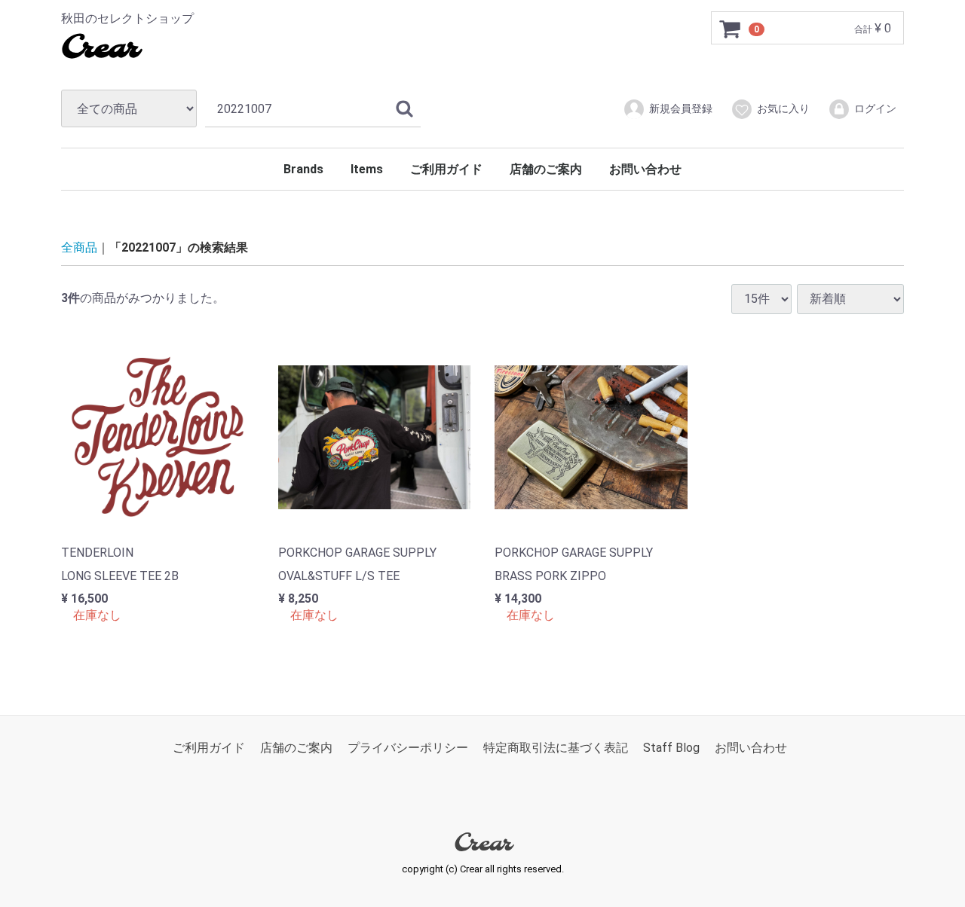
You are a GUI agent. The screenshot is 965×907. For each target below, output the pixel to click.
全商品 (79, 247)
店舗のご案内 (546, 169)
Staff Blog (671, 748)
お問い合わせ (645, 169)
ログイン (875, 108)
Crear (100, 49)
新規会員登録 (680, 108)
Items (367, 169)
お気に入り (783, 108)
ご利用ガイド (446, 169)
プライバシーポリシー (408, 748)
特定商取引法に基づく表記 (555, 748)
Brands (303, 169)
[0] (730, 28)
